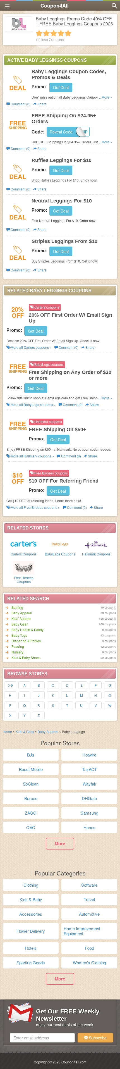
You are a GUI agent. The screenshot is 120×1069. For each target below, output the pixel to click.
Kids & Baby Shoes (25, 657)
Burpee (30, 798)
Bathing (17, 607)
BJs (30, 755)
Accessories (30, 914)
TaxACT (89, 769)
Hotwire (89, 755)
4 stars (60, 33)
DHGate (89, 798)
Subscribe (97, 1038)
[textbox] (42, 1037)
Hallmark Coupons (96, 554)
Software (89, 885)
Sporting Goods (30, 962)
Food (89, 948)
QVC (30, 827)
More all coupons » (31, 347)
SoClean (31, 784)
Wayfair (89, 784)
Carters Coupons (24, 554)
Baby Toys (19, 635)
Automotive (89, 914)
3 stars (53, 33)
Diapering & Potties (26, 640)
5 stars (68, 33)
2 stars (46, 33)
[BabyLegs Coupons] (60, 543)
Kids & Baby (25, 731)
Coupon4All (54, 5)
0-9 (10, 685)
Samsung (89, 813)
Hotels (31, 948)
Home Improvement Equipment (82, 930)
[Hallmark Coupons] (96, 543)
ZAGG (31, 813)
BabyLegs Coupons (60, 554)
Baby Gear (19, 624)
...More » (105, 97)
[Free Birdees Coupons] (23, 567)
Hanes (89, 827)
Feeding (17, 646)
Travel (89, 899)
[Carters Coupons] (23, 543)
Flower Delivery (30, 931)
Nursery (17, 652)
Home (7, 731)
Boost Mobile (31, 769)
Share (42, 103)
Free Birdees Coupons (23, 579)
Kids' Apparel (21, 618)
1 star (39, 33)
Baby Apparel (21, 612)
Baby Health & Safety (27, 629)
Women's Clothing (89, 962)
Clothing (30, 885)
